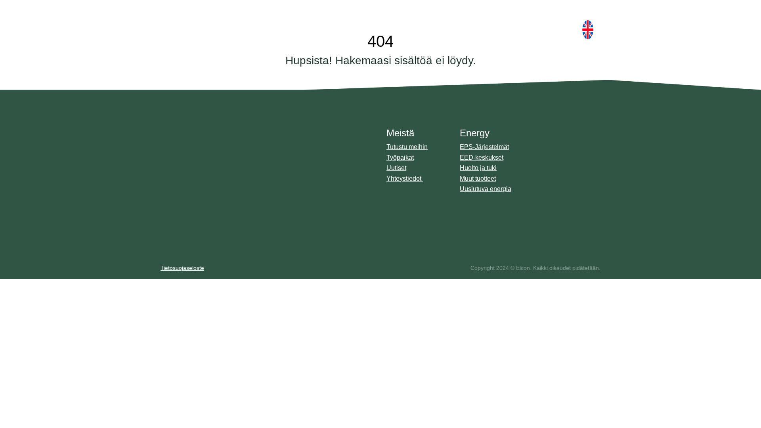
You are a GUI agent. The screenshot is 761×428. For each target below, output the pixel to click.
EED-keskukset (481, 157)
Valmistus (548, 158)
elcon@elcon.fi (195, 201)
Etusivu (314, 15)
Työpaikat (400, 157)
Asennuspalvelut (557, 168)
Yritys (495, 15)
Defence (405, 15)
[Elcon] (205, 16)
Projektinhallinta (556, 149)
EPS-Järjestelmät (484, 146)
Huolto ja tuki (478, 167)
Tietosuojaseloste (182, 268)
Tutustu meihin (407, 146)
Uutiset (396, 167)
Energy (450, 15)
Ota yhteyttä (544, 29)
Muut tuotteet (478, 178)
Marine (357, 15)
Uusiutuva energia (485, 188)
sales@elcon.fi (195, 191)
